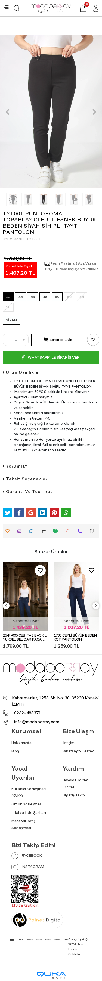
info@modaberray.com (36, 721)
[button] (7, 111)
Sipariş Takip (74, 795)
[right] (96, 606)
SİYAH (11, 320)
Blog (15, 751)
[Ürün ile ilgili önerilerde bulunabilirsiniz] (93, 531)
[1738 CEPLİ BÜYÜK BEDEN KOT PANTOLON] (77, 596)
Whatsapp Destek (78, 751)
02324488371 (27, 712)
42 (8, 296)
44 (20, 296)
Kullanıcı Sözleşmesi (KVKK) (28, 792)
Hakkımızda (21, 742)
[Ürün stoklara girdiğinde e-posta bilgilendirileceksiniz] (69, 531)
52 (69, 296)
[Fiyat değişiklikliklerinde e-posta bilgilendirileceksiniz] (57, 531)
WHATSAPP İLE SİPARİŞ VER (54, 357)
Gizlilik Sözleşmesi (26, 804)
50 (57, 296)
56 (8, 307)
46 (32, 296)
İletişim (69, 742)
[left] (6, 606)
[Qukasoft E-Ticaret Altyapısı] (51, 975)
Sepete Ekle (60, 339)
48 (45, 296)
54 (81, 296)
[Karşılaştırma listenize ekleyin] (45, 531)
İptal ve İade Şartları (28, 812)
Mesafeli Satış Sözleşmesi (23, 824)
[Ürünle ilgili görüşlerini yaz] (33, 531)
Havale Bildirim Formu (75, 783)
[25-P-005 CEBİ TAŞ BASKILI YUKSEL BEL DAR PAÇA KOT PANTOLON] (26, 596)
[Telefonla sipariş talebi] (81, 531)
